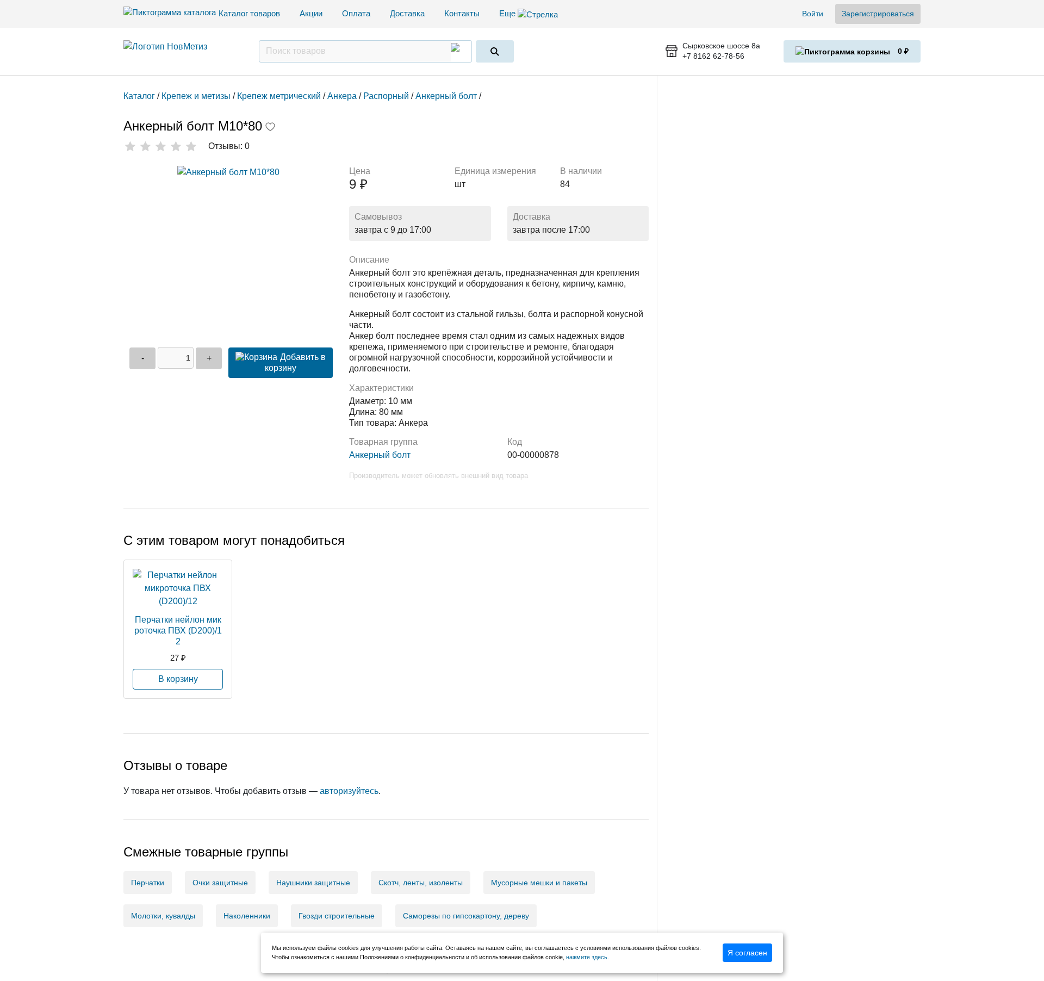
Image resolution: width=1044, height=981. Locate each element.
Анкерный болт (380, 455)
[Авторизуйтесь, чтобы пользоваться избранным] (270, 127)
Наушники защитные (313, 882)
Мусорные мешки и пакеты (539, 882)
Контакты (462, 13)
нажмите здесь (586, 957)
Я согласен (747, 952)
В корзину (178, 679)
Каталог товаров (249, 13)
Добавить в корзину (295, 362)
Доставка (407, 13)
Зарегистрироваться (878, 13)
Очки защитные (220, 882)
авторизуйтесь (349, 791)
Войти (812, 13)
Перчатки (147, 882)
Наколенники (246, 915)
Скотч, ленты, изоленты (420, 882)
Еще (508, 13)
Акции (311, 13)
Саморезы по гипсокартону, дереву (466, 915)
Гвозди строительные (337, 915)
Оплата (356, 13)
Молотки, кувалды (163, 915)
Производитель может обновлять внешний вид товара (438, 475)
